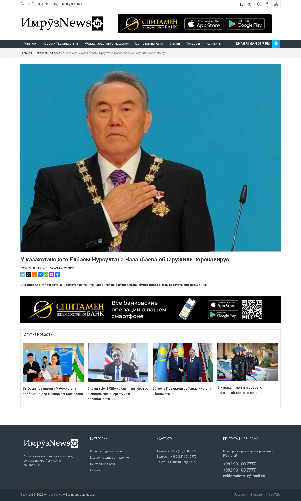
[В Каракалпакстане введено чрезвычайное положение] (247, 362)
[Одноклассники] (34, 274)
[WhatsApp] (45, 274)
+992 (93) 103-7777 (183, 456)
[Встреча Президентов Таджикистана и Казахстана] (183, 362)
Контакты (214, 43)
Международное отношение (109, 457)
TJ (241, 4)
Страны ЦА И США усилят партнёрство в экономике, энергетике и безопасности (118, 394)
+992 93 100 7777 (239, 463)
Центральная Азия (149, 43)
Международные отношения (106, 43)
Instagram (258, 494)
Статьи (175, 43)
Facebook (240, 494)
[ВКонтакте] (40, 274)
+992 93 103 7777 (239, 470)
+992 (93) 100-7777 (183, 451)
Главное (29, 43)
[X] (28, 274)
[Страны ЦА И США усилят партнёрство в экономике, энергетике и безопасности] (118, 362)
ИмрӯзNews (54, 494)
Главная (26, 53)
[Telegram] (22, 274)
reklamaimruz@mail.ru (182, 462)
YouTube (275, 494)
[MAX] (51, 274)
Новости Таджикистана (60, 43)
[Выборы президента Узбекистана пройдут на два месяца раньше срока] (53, 362)
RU (249, 4)
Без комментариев (61, 268)
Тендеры (193, 43)
